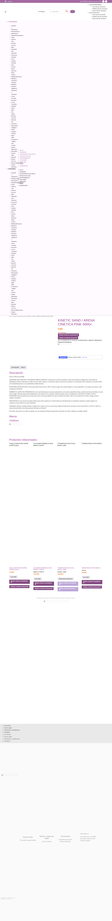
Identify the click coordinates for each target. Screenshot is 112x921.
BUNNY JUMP (62, 572)
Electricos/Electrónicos (17, 310)
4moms (84, 570)
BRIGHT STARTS (38, 572)
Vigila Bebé (23, 160)
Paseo (13, 37)
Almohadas (14, 151)
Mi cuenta (7, 725)
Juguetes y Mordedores (95, 340)
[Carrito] (72, 11)
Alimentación (14, 33)
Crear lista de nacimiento (98, 6)
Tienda (15, 316)
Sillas (12, 110)
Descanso (13, 100)
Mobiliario (13, 84)
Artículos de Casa (25, 156)
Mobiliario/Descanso (16, 76)
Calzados (13, 106)
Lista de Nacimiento (95, 4)
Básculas (13, 157)
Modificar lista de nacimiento (99, 8)
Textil (12, 59)
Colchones (14, 123)
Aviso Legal (8, 728)
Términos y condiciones (12, 730)
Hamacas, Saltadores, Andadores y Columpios (14, 90)
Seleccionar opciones (65, 579)
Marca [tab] (23, 367)
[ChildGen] (64, 344)
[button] (61, 168)
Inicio (10, 316)
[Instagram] (106, 1)
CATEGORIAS (12, 21)
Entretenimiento (15, 31)
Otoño (13, 108)
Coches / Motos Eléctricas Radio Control (13, 70)
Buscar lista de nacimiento (99, 10)
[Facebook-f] (103, 1)
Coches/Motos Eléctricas (28, 154)
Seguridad (23, 152)
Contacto (7, 732)
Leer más (13, 577)
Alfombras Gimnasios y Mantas (14, 80)
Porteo (13, 129)
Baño (12, 47)
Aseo (12, 65)
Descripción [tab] (15, 367)
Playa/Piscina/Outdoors (17, 35)
